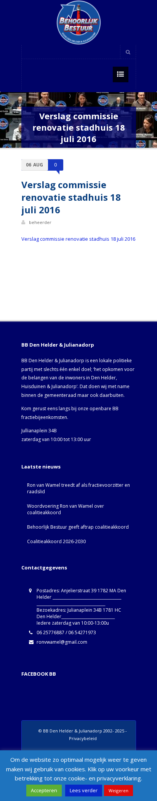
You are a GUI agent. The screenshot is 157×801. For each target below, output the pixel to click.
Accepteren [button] (44, 790)
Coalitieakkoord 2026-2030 (56, 541)
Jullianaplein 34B (39, 430)
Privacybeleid (83, 738)
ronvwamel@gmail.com (62, 642)
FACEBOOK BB (38, 673)
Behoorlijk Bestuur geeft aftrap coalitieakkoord (78, 527)
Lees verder (84, 790)
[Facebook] (111, 52)
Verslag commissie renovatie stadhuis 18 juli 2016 (78, 238)
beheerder (40, 222)
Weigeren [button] (118, 790)
